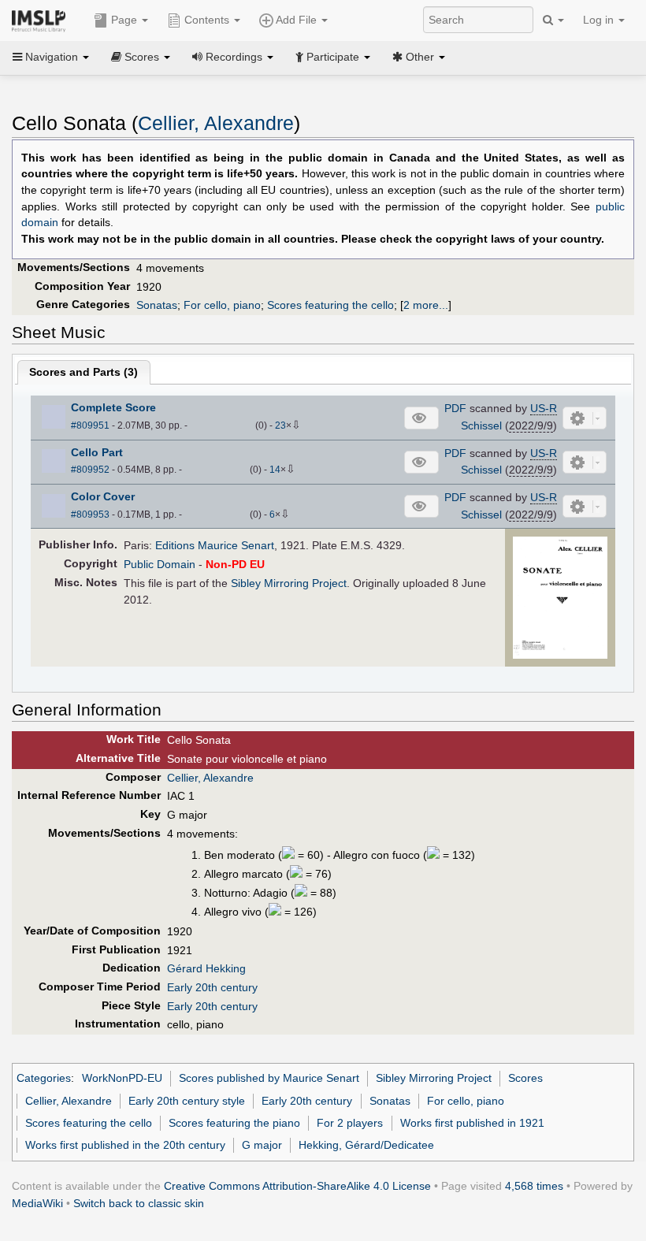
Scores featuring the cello (330, 305)
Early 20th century (212, 987)
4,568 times (534, 1186)
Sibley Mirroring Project (289, 583)
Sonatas (156, 305)
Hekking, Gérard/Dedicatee (366, 1145)
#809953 (90, 514)
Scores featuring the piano (234, 1123)
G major (262, 1145)
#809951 (90, 425)
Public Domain (159, 564)
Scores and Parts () (83, 372)
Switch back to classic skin (138, 1203)
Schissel (481, 425)
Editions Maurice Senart (214, 545)
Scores (525, 1078)
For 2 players (350, 1123)
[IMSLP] (42, 19)
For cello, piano (222, 305)
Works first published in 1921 (472, 1123)
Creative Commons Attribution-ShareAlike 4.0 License (297, 1186)
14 (274, 469)
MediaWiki (37, 1203)
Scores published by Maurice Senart (269, 1078)
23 (280, 425)
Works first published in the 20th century (125, 1145)
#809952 (90, 469)
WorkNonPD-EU (122, 1078)
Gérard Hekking (206, 968)
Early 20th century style (186, 1100)
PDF (455, 408)
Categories (44, 1078)
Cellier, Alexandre (216, 123)
